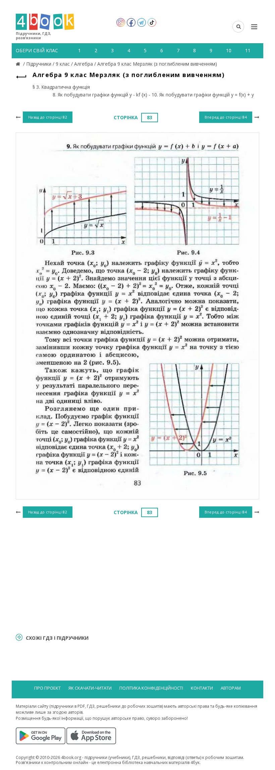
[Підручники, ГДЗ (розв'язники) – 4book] (19, 64)
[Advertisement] (137, 574)
